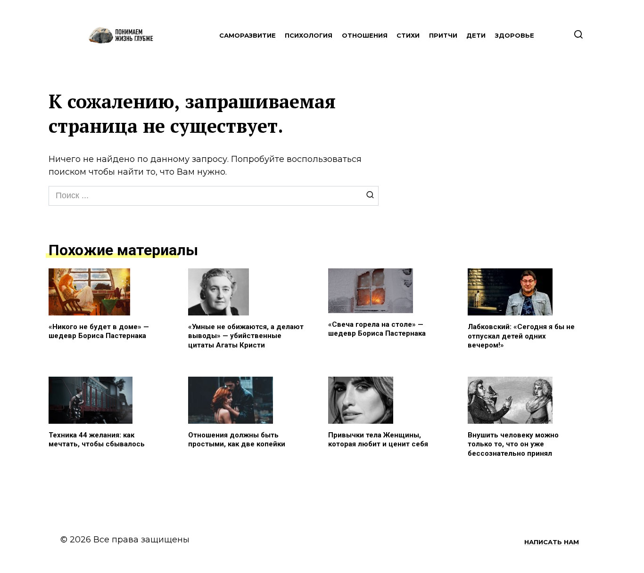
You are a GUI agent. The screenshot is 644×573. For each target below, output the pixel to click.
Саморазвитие (247, 35)
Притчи (443, 35)
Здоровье (514, 35)
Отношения (365, 35)
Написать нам (551, 542)
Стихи (408, 35)
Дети (476, 35)
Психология (308, 35)
